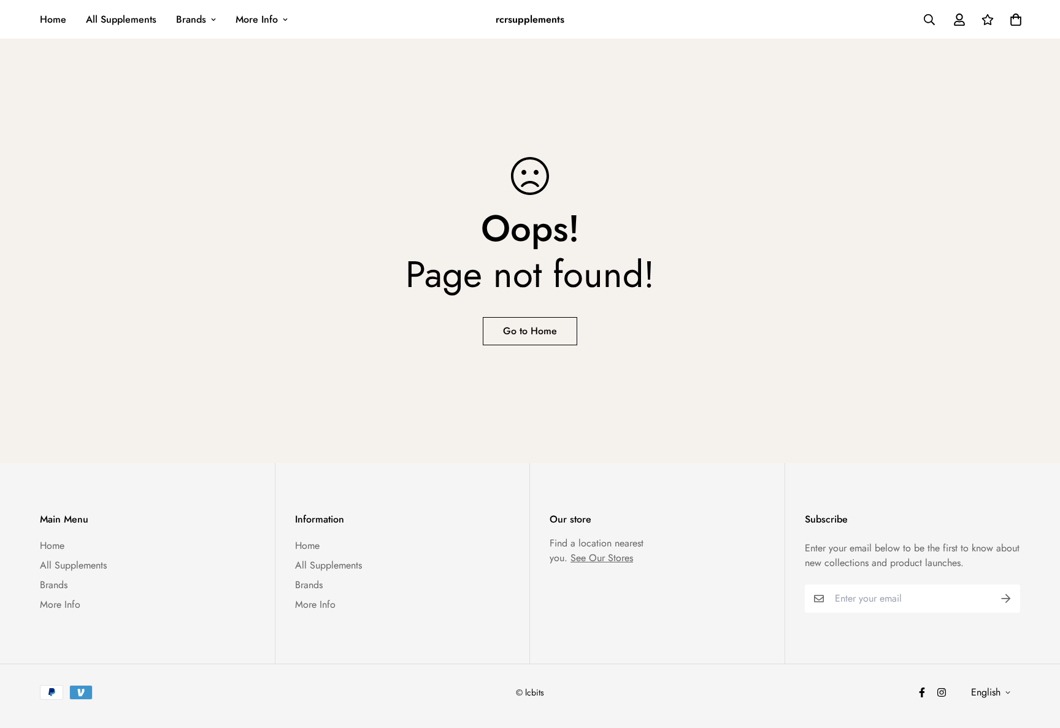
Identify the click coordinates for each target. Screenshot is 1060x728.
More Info (257, 19)
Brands (191, 19)
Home (53, 19)
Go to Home (530, 331)
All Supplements (121, 19)
